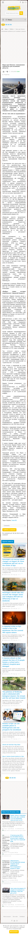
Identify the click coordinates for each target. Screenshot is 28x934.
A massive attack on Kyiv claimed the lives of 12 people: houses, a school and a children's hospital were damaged (13, 662)
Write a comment (10, 530)
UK (9, 25)
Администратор (7, 574)
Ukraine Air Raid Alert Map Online (11, 744)
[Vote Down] (7, 71)
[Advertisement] (14, 48)
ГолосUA (14, 520)
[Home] (2, 29)
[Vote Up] (3, 71)
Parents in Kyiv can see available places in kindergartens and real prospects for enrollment (11, 726)
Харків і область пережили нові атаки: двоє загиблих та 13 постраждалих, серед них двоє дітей (17, 818)
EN (3, 25)
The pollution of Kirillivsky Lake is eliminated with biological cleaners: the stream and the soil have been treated (13, 695)
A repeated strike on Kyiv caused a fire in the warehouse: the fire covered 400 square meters (12, 629)
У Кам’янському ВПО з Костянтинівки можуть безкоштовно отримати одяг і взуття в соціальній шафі (17, 838)
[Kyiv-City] (14, 8)
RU (11, 25)
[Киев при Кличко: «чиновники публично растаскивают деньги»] (14, 86)
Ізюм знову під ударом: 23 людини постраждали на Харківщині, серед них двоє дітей (18, 891)
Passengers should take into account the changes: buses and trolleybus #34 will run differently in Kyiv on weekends (13, 596)
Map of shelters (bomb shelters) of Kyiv (13, 756)
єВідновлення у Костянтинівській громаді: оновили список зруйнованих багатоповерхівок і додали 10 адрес (17, 864)
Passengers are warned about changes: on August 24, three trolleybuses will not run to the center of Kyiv (13, 562)
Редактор (6, 74)
